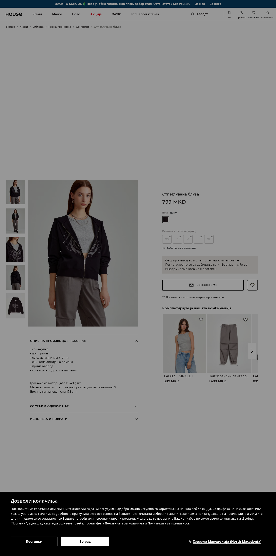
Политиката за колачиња (124, 523)
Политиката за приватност (168, 523)
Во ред (85, 541)
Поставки (34, 541)
